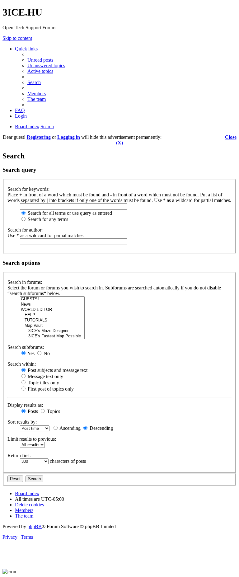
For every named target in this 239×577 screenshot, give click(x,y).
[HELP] (52, 315)
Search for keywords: (28, 189)
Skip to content (17, 38)
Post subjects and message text (56, 370)
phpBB (34, 526)
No (46, 353)
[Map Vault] (52, 325)
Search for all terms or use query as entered (69, 213)
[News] (52, 304)
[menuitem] (40, 60)
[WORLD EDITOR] (52, 309)
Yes (30, 353)
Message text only (44, 376)
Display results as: (25, 405)
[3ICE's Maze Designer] (52, 331)
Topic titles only (42, 382)
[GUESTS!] (52, 299)
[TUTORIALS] (52, 320)
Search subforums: (25, 347)
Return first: (19, 455)
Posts (32, 411)
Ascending (70, 428)
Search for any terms (47, 219)
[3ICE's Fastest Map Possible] (52, 336)
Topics (53, 411)
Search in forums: (24, 282)
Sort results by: (22, 422)
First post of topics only (50, 389)
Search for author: (25, 229)
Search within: (21, 364)
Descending (100, 428)
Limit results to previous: (31, 439)
